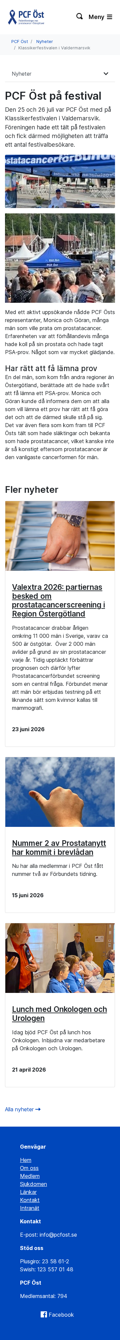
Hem (25, 1160)
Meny (97, 16)
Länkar (28, 1192)
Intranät (29, 1208)
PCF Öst (19, 41)
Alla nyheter (20, 1109)
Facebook (61, 1314)
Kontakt (30, 1200)
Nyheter (44, 41)
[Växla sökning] (79, 17)
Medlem (30, 1176)
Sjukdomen (33, 1184)
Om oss (29, 1168)
